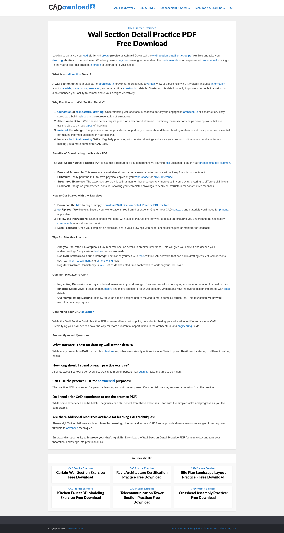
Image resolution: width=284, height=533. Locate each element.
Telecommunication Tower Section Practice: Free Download (142, 497)
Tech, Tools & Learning (208, 8)
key (102, 265)
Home (173, 528)
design (98, 251)
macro (108, 288)
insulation (94, 88)
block (84, 116)
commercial (106, 381)
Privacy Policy (195, 528)
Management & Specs (173, 8)
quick (157, 177)
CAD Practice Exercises (142, 28)
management (83, 260)
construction (130, 88)
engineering (185, 326)
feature (109, 351)
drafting (57, 60)
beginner (123, 60)
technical (75, 139)
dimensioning (105, 260)
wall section (73, 74)
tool (168, 162)
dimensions (80, 88)
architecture (190, 111)
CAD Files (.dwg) (122, 8)
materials (65, 88)
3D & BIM (147, 8)
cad (85, 55)
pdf (190, 55)
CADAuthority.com (227, 528)
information (218, 83)
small (227, 288)
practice (182, 55)
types (89, 125)
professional (209, 60)
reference (167, 177)
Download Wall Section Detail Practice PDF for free (136, 205)
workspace (142, 177)
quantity (143, 371)
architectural (107, 83)
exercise (95, 64)
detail (172, 55)
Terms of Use (210, 528)
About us (182, 528)
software (177, 209)
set (59, 209)
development (223, 162)
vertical (150, 83)
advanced (72, 428)
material (62, 130)
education (87, 311)
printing (223, 209)
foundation (64, 111)
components (64, 223)
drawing (87, 139)
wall (155, 55)
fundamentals (170, 60)
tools (142, 256)
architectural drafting (90, 111)
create (105, 55)
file (78, 205)
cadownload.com (75, 528)
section (163, 55)
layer (71, 260)
